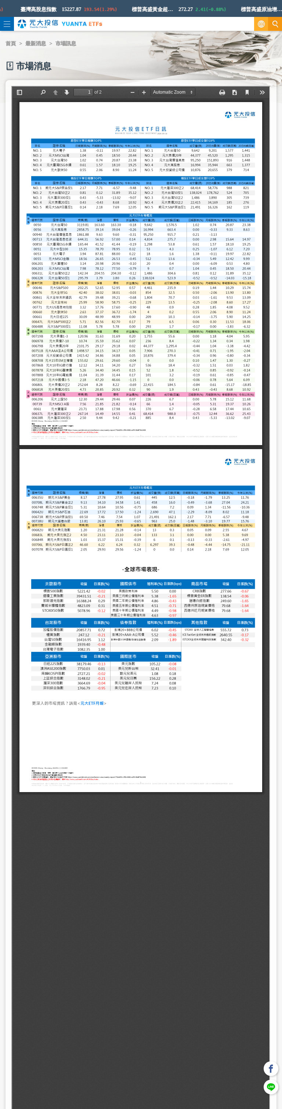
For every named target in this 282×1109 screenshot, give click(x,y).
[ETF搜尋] (275, 24)
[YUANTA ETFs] (82, 24)
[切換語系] (261, 24)
